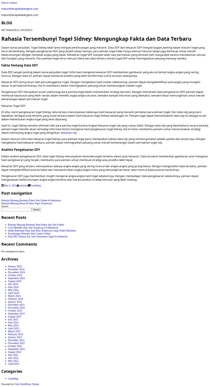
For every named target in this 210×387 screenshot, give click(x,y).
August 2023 (14, 316)
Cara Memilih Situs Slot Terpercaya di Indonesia (33, 227)
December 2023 (16, 304)
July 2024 (13, 284)
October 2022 (15, 346)
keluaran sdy (69, 133)
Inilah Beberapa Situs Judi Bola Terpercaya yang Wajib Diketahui (42, 230)
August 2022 (14, 352)
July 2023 (13, 319)
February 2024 (15, 298)
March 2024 (14, 295)
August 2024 (14, 281)
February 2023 (15, 334)
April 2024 (13, 293)
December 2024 (16, 269)
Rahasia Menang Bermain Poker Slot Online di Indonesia (31, 200)
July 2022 (13, 355)
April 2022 (13, 363)
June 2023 (13, 322)
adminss (24, 185)
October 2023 (15, 310)
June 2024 (13, 287)
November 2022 (16, 343)
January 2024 (15, 301)
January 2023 (15, 337)
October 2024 (15, 275)
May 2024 (13, 290)
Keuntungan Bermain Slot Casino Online (29, 233)
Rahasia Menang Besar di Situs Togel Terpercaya (26, 203)
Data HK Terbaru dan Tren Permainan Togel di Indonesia (37, 236)
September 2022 (16, 349)
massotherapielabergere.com (19, 8)
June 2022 (13, 357)
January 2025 (15, 266)
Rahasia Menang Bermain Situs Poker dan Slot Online (36, 224)
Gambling (36, 185)
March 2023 (14, 331)
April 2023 (13, 328)
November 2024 (16, 272)
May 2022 (13, 360)
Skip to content (9, 2)
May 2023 (13, 325)
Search (4, 206)
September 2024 (16, 278)
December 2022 (16, 340)
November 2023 (16, 307)
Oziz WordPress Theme (26, 384)
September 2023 (16, 313)
